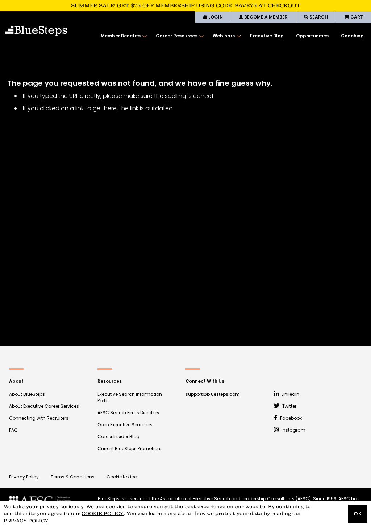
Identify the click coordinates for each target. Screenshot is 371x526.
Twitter (288, 406)
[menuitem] (122, 36)
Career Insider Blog (118, 436)
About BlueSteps (27, 394)
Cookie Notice (122, 477)
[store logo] (36, 31)
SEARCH (318, 17)
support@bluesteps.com (213, 394)
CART (356, 17)
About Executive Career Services (44, 406)
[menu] (232, 36)
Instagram (292, 430)
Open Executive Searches (125, 425)
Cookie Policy (103, 513)
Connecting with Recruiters (38, 418)
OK (358, 513)
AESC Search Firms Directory (128, 413)
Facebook (290, 418)
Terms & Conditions (73, 477)
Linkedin (289, 394)
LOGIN (215, 17)
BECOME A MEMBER (265, 17)
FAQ (13, 430)
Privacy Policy (24, 477)
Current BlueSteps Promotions (130, 448)
